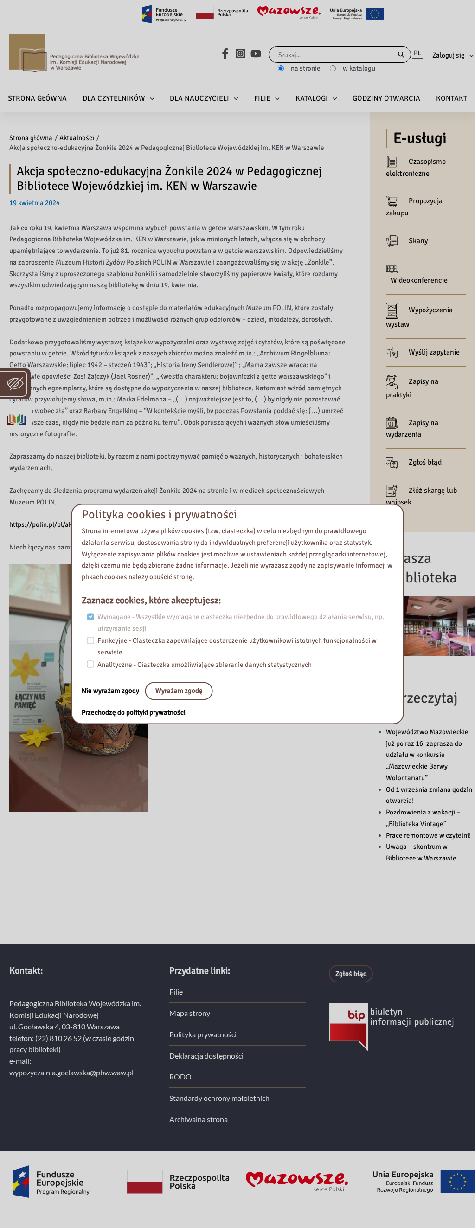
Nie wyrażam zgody (111, 691)
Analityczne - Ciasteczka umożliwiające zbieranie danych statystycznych (204, 664)
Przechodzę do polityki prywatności (134, 713)
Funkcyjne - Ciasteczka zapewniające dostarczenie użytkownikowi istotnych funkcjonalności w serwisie (237, 647)
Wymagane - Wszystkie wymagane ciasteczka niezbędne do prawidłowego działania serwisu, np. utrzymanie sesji (240, 623)
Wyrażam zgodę (179, 691)
